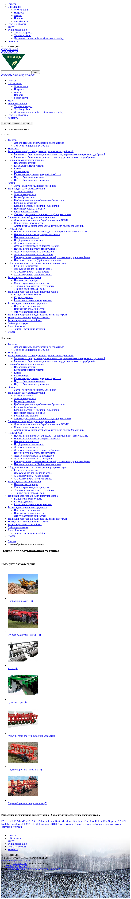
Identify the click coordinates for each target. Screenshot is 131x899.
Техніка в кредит (23, 32)
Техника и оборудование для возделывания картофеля (37, 314)
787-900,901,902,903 (16, 866)
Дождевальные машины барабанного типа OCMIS (41, 220)
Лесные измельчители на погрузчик (33, 254)
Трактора (13, 140)
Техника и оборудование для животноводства (33, 291)
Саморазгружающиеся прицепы (31, 283)
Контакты (13, 849)
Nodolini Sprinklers (11, 824)
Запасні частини (16, 326)
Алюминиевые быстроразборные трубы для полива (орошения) (49, 225)
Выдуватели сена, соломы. (28, 294)
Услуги (11, 26)
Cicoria (50, 821)
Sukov (61, 824)
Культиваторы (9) (17, 702)
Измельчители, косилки (27, 306)
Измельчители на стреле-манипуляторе (35, 248)
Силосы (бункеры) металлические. (33, 274)
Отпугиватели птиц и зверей (30, 311)
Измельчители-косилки (26, 237)
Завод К (79, 824)
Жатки (11, 183)
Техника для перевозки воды (30, 288)
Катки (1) (13, 668)
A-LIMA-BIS (23, 821)
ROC (54, 824)
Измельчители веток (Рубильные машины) (37, 260)
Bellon (41, 821)
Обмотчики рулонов (25, 194)
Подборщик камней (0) (20, 601)
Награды (19, 12)
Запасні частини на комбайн (29, 329)
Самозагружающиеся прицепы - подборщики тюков (42, 214)
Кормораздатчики (23, 297)
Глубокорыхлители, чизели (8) (24, 634)
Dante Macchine (63, 821)
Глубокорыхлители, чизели (29, 165)
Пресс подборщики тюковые (29, 208)
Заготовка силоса (23, 191)
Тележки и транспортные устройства (34, 286)
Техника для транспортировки (24, 277)
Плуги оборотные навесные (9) (25, 769)
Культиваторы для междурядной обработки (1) (33, 736)
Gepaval (112, 821)
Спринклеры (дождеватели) (29, 223)
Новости (18, 18)
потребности (21, 21)
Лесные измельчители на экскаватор (34, 251)
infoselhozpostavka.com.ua (16, 860)
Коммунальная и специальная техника (29, 317)
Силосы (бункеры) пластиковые (31, 271)
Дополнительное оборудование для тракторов (39, 142)
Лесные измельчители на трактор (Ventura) (37, 246)
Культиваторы (21, 171)
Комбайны (13, 148)
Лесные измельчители (26, 243)
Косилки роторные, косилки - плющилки (36, 205)
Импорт (89, 824)
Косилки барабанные (25, 203)
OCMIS (26, 824)
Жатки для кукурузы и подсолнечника (35, 185)
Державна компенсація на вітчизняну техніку (39, 38)
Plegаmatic (44, 824)
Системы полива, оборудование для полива (31, 217)
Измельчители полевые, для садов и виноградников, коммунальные (51, 231)
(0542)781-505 (19, 863)
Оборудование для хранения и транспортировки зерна (37, 263)
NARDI (122, 821)
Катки (17, 168)
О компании (14, 6)
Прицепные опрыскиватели (29, 309)
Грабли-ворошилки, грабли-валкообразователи (39, 200)
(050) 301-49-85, (16, 869)
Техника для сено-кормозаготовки (26, 188)
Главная (12, 541)
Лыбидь (98, 824)
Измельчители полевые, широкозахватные (37, 234)
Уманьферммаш (112, 824)
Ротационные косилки (26, 211)
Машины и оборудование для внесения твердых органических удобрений (54, 157)
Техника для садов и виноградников (27, 303)
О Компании (21, 9)
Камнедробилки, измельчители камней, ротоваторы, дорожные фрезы (52, 257)
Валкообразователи (24, 197)
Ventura (69, 824)
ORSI (35, 824)
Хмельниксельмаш (11, 827)
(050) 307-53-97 (9, 52)
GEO (104, 821)
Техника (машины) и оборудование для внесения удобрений (40, 151)
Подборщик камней (25, 162)
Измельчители (15, 228)
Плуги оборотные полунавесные (32, 180)
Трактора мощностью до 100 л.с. (31, 145)
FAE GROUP (8, 821)
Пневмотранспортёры (26, 280)
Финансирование (17, 29)
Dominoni (78, 821)
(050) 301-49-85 (9, 49)
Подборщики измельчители (29, 240)
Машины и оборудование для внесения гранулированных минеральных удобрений (59, 154)
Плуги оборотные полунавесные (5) (27, 803)
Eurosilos (89, 821)
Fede (97, 821)
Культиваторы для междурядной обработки (37, 174)
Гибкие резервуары (18, 323)
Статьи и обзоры (17, 24)
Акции (18, 15)
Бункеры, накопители (26, 266)
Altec (34, 821)
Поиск (36, 72)
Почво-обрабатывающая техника (26, 160)
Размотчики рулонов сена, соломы (33, 300)
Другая (11, 331)
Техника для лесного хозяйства (25, 320)
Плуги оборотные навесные (29, 177)
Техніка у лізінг (22, 35)
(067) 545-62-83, (34, 869)
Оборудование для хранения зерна (33, 268)
